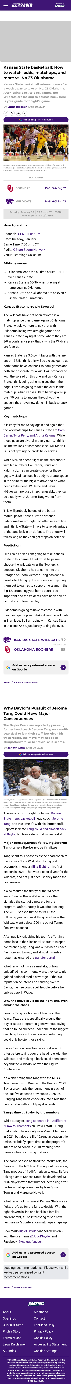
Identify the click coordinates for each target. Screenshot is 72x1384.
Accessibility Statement (50, 1344)
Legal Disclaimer (14, 1344)
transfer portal (45, 957)
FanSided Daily (44, 1325)
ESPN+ (21, 234)
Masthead (41, 1312)
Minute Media (20, 1360)
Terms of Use (12, 1338)
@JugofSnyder (40, 1236)
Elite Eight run (41, 866)
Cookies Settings (45, 1351)
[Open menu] (5, 5)
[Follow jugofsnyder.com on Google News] (63, 667)
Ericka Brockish (17, 106)
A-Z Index (9, 1351)
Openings (9, 1318)
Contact (39, 1318)
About (7, 1312)
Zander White (16, 747)
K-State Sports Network (29, 249)
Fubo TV (34, 234)
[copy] (24, 113)
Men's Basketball (23, 1287)
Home (6, 682)
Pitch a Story (11, 1331)
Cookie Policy (43, 1338)
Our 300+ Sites (13, 1325)
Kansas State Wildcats (26, 682)
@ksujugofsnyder (30, 1241)
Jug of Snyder (28, 1231)
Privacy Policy (43, 1331)
